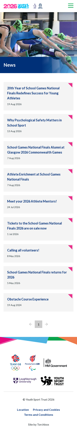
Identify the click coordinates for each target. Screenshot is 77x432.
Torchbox (43, 424)
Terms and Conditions (38, 414)
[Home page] (18, 6)
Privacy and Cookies (46, 409)
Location (23, 409)
